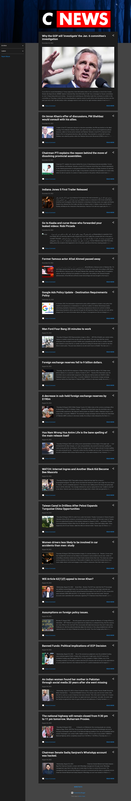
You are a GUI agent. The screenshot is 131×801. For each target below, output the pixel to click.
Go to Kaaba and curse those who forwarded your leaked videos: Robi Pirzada (72, 224)
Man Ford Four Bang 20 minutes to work (66, 328)
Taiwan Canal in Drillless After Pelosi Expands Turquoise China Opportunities (69, 507)
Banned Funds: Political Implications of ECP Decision (74, 645)
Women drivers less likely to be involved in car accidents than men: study (70, 544)
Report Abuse (5, 56)
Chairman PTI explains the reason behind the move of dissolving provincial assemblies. (74, 154)
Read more (110, 106)
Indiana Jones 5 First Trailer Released (65, 189)
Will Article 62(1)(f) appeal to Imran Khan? (67, 578)
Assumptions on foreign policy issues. (65, 612)
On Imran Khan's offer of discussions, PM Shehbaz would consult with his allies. (72, 118)
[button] (113, 35)
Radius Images (82, 796)
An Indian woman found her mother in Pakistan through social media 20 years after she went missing (74, 681)
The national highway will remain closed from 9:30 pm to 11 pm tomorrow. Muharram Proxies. (75, 717)
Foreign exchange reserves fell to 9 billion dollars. (72, 362)
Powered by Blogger (79, 793)
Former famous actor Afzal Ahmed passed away (71, 258)
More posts (78, 787)
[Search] (117, 5)
